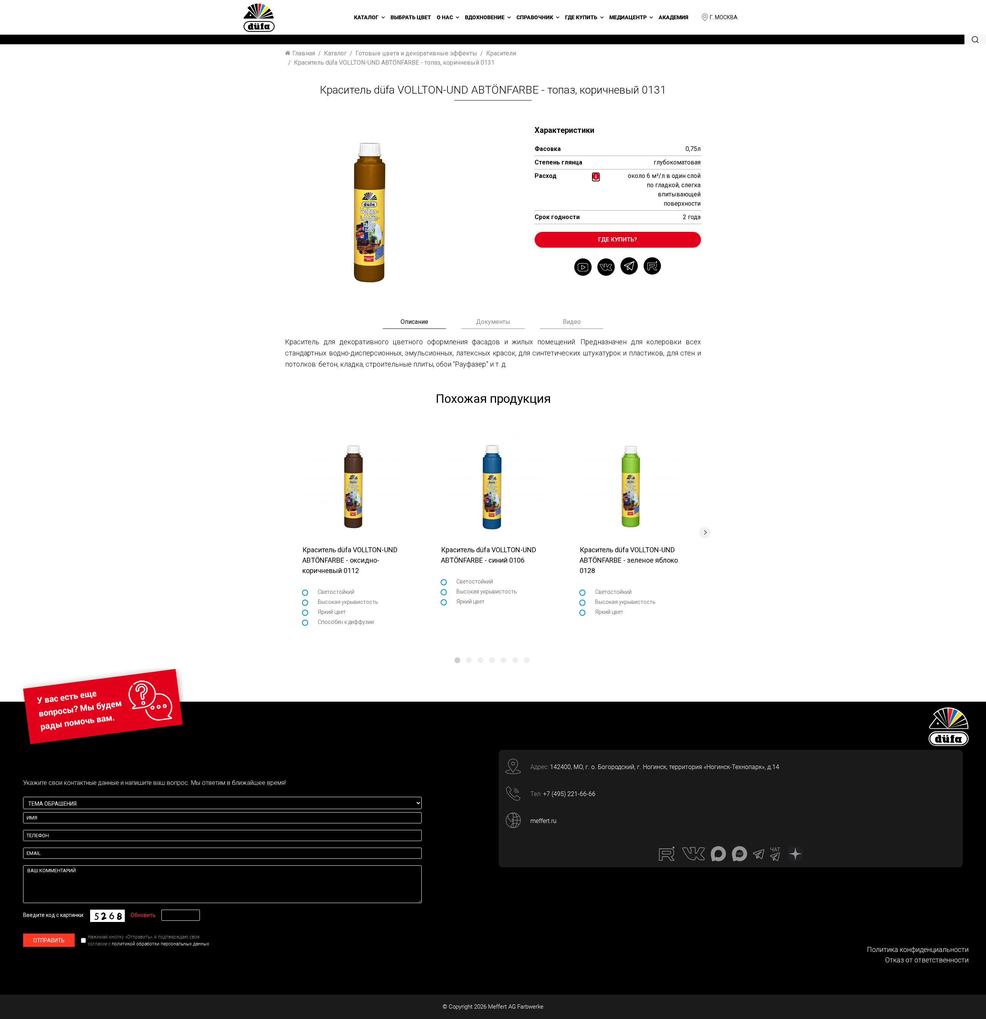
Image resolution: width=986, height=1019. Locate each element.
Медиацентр (628, 17)
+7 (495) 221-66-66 (569, 794)
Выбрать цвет (411, 17)
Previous (281, 532)
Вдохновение (485, 17)
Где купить (581, 17)
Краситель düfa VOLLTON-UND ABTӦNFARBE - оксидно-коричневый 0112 (349, 560)
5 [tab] (503, 660)
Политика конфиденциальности (918, 949)
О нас (445, 17)
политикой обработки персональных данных (160, 944)
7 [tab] (527, 660)
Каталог (366, 17)
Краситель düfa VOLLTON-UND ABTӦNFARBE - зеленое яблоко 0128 (629, 560)
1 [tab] (457, 660)
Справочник (534, 17)
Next (705, 532)
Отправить (49, 940)
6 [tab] (515, 660)
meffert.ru (543, 821)
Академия (673, 17)
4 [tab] (492, 660)
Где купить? (617, 239)
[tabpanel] (354, 532)
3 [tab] (480, 660)
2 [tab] (469, 660)
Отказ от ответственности (927, 960)
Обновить (143, 915)
